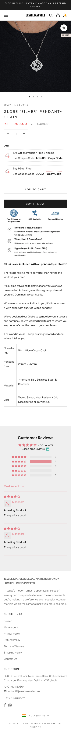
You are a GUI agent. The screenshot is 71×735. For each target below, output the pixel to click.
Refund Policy (12, 640)
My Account (11, 627)
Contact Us (10, 659)
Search (8, 621)
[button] (19, 461)
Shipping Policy (13, 652)
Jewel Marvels (16, 105)
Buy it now (35, 203)
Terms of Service (14, 646)
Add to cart (35, 189)
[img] (12, 496)
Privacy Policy (12, 633)
